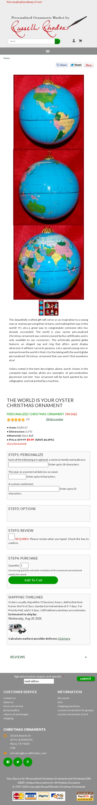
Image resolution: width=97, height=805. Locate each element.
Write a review (54, 419)
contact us (9, 698)
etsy (60, 702)
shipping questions (69, 706)
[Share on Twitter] (74, 66)
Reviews (17, 657)
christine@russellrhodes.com (28, 753)
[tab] (48, 657)
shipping (8, 718)
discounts (63, 698)
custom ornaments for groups (76, 710)
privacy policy (11, 710)
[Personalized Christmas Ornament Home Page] (48, 27)
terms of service (13, 706)
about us (8, 702)
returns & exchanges (16, 714)
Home (6, 58)
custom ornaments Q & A (73, 714)
